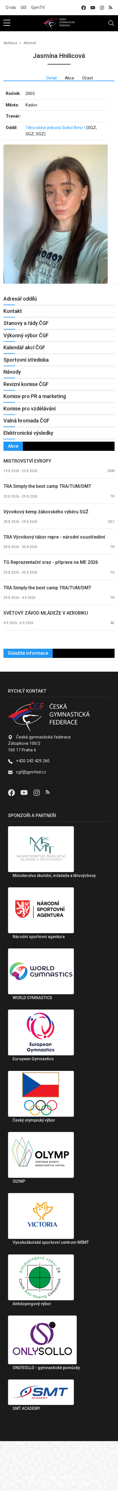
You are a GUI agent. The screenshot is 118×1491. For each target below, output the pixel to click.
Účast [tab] (87, 78)
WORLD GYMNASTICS (32, 997)
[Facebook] (12, 792)
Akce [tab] (69, 78)
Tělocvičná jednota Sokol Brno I (55, 127)
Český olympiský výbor (34, 1120)
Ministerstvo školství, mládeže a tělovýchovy (54, 875)
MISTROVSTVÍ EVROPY (27, 461)
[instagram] (102, 7)
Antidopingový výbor (32, 1303)
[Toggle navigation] (111, 23)
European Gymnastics (33, 1059)
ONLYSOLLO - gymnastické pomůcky (46, 1367)
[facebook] (83, 7)
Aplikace (10, 43)
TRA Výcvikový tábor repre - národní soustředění (54, 537)
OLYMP (19, 1181)
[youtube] (92, 7)
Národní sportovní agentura (39, 936)
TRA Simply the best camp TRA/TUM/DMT (47, 486)
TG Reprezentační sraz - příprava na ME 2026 (50, 562)
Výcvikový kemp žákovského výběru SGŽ (45, 511)
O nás (11, 7)
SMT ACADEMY (26, 1408)
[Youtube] (25, 792)
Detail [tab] (51, 78)
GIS (24, 7)
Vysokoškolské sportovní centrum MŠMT (51, 1242)
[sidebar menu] (6, 23)
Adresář (29, 43)
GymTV (38, 7)
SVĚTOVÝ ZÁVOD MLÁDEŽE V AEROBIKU (45, 613)
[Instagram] (37, 792)
